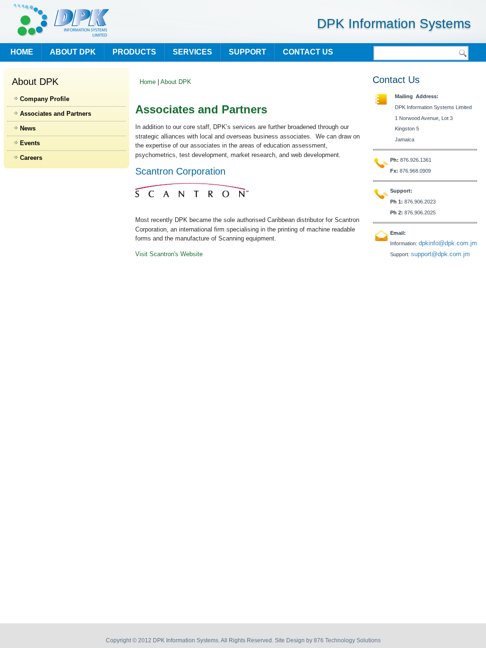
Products (134, 52)
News (28, 128)
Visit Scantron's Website (169, 254)
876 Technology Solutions (347, 640)
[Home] (61, 20)
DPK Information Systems (394, 23)
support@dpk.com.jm (440, 254)
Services (192, 52)
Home (21, 52)
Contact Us (308, 52)
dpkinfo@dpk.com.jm (448, 243)
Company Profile (44, 98)
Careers (31, 157)
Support (247, 52)
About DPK (73, 52)
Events (30, 143)
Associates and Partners (55, 113)
